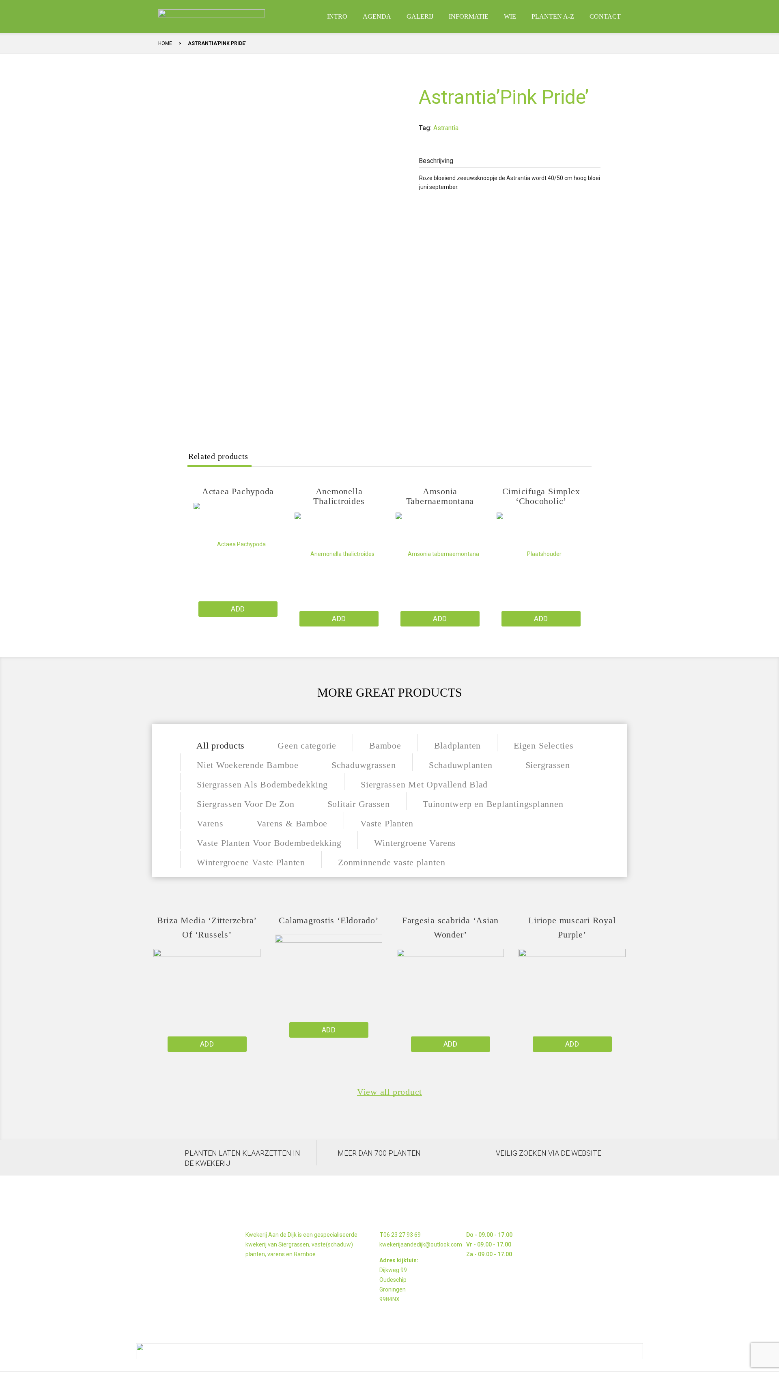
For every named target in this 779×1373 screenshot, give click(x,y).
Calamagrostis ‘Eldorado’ (328, 920)
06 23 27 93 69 (402, 1234)
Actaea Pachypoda (238, 491)
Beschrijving (436, 161)
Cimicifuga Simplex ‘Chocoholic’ (541, 496)
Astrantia (445, 128)
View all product (389, 1092)
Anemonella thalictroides (338, 496)
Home (165, 43)
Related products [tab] (218, 456)
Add (238, 609)
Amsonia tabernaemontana (440, 496)
